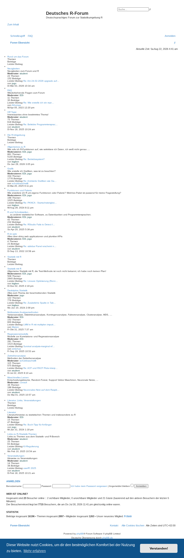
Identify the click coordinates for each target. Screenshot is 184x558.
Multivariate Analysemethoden (22, 312)
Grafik (10, 168)
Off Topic (12, 112)
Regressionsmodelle (17, 334)
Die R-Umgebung (16, 135)
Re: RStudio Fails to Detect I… (39, 224)
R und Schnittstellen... (18, 212)
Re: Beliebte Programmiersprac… (40, 124)
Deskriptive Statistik (17, 290)
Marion (15, 327)
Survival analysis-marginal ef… (39, 346)
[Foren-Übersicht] (26, 14)
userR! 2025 (29, 468)
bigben (15, 161)
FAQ (9, 90)
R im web (12, 234)
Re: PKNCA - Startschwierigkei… (40, 202)
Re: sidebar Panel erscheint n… (39, 246)
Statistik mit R (14, 257)
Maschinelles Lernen (18, 377)
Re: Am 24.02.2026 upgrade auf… (41, 81)
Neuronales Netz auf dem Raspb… (41, 390)
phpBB (80, 533)
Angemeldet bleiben (120, 486)
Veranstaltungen (15, 456)
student (24, 73)
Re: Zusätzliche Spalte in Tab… (39, 303)
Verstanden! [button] (159, 548)
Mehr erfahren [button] (35, 551)
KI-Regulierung (31, 446)
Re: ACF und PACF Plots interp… (40, 368)
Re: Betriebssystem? (34, 159)
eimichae (16, 349)
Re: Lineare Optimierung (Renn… (40, 281)
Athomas (16, 105)
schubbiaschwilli (20, 183)
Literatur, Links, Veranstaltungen (24, 400)
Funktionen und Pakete (19, 190)
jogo (14, 83)
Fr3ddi (128, 516)
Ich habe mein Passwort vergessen (89, 486)
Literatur (11, 412)
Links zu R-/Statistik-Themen (22, 434)
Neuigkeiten (13, 68)
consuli (23, 382)
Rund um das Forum (17, 56)
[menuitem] (29, 36)
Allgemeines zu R (16, 147)
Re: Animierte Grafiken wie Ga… (40, 181)
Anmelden (13, 481)
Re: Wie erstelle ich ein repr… (38, 102)
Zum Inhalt (13, 24)
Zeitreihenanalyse (16, 355)
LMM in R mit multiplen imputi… (39, 324)
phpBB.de (107, 537)
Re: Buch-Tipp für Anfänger (37, 424)
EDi (21, 95)
